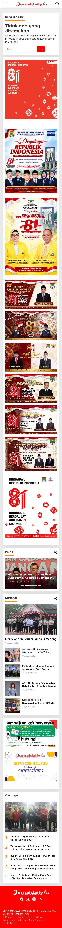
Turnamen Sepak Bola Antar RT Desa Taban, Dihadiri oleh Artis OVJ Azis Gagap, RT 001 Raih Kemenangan (31, 848)
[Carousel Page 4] (35, 585)
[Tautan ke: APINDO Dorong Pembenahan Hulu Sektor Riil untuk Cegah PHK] (12, 688)
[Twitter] (28, 899)
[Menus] (5, 4)
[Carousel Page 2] (27, 585)
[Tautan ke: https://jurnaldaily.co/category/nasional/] (55, 598)
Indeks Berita (10, 923)
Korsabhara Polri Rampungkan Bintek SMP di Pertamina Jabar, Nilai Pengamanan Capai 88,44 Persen (37, 701)
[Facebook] (21, 899)
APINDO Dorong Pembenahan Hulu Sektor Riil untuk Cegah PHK (39, 685)
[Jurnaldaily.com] (31, 3)
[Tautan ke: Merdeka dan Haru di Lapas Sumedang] (31, 619)
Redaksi (9, 917)
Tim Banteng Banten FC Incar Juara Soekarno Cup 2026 (30, 838)
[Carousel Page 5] (39, 585)
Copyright (23, 917)
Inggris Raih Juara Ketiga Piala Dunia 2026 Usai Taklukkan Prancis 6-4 (31, 876)
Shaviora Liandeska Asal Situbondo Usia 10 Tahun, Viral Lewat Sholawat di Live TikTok (38, 651)
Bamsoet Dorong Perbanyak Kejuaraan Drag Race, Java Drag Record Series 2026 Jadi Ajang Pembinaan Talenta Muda (33, 867)
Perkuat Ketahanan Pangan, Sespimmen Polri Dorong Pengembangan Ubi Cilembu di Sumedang (38, 668)
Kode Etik (8, 920)
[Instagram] (34, 899)
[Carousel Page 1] (22, 585)
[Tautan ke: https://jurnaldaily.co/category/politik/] (55, 553)
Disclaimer (38, 917)
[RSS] (40, 899)
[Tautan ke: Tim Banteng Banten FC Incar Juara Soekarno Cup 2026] (31, 817)
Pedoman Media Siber (29, 920)
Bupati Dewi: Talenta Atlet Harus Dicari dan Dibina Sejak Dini (32, 857)
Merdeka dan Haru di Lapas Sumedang (31, 639)
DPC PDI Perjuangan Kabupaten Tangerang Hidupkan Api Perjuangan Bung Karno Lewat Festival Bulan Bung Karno (29, 576)
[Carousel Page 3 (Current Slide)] (31, 585)
